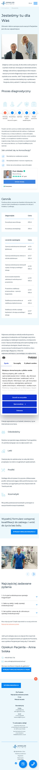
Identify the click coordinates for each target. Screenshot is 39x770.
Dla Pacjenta (19, 692)
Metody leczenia (19, 699)
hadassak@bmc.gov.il (19, 717)
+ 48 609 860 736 (20, 709)
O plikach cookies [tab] (30, 363)
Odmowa (19, 410)
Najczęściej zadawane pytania (10, 624)
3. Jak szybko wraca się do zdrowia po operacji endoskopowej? (15, 612)
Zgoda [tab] (6, 363)
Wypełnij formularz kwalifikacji (24, 532)
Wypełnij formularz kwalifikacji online (16, 669)
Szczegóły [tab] (17, 363)
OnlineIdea (21, 759)
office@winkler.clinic (19, 711)
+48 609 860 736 (9, 657)
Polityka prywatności (20, 753)
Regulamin (20, 755)
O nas (19, 697)
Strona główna (5, 8)
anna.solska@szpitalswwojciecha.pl (14, 661)
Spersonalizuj (18, 404)
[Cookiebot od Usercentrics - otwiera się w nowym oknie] (28, 357)
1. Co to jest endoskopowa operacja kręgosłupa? (15, 597)
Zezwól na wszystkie (19, 397)
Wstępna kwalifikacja (11, 685)
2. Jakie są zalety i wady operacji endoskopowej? (13, 604)
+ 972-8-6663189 (19, 715)
